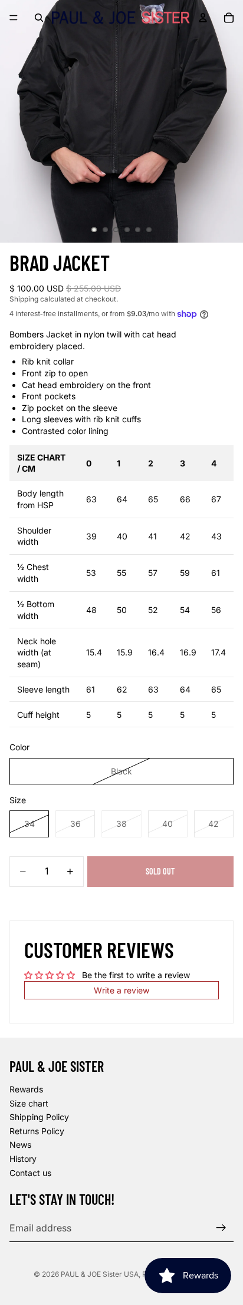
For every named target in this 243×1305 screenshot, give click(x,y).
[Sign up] (221, 1227)
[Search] (39, 18)
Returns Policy (36, 1131)
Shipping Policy (39, 1117)
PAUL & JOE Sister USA (100, 1274)
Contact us (30, 1173)
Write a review (121, 990)
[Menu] (13, 17)
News (20, 1145)
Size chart (28, 1103)
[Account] (203, 18)
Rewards (26, 1089)
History (23, 1159)
